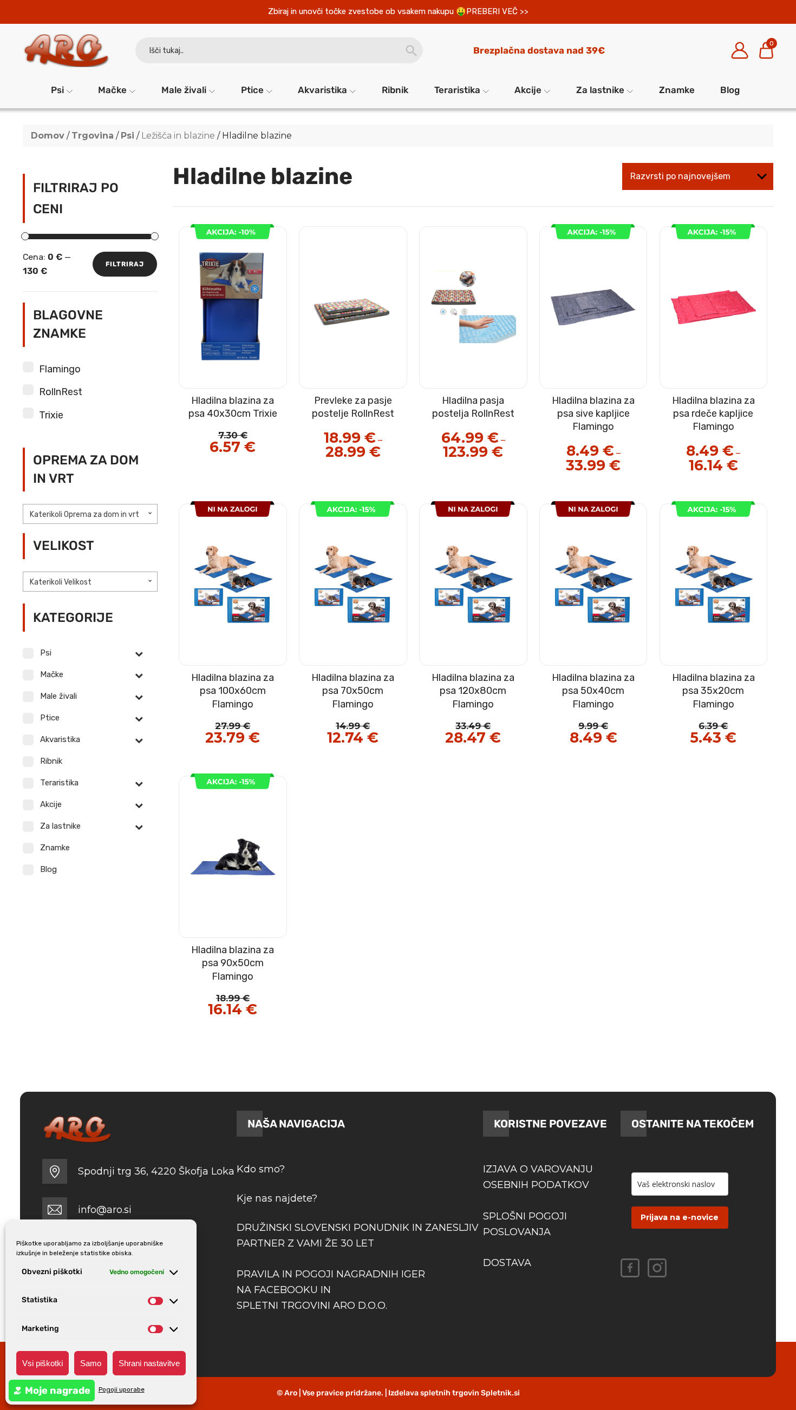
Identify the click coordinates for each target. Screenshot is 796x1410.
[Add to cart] (256, 415)
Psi (57, 89)
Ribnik (395, 89)
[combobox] (90, 514)
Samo (90, 1363)
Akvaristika (322, 89)
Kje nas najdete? (277, 1198)
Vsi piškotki (42, 1363)
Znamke (677, 89)
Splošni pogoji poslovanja (525, 1224)
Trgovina (92, 135)
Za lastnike (600, 89)
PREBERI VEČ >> (497, 11)
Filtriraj (125, 264)
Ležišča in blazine (178, 135)
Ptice (252, 89)
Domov (47, 135)
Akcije (527, 89)
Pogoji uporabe (122, 1389)
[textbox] (90, 515)
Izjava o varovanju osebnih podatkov (538, 1177)
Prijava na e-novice (680, 1217)
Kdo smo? (261, 1169)
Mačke (112, 89)
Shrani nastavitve (149, 1363)
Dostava (507, 1263)
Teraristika (457, 89)
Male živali (183, 89)
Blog (730, 89)
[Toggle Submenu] (139, 653)
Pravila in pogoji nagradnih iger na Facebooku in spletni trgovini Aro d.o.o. (332, 1289)
